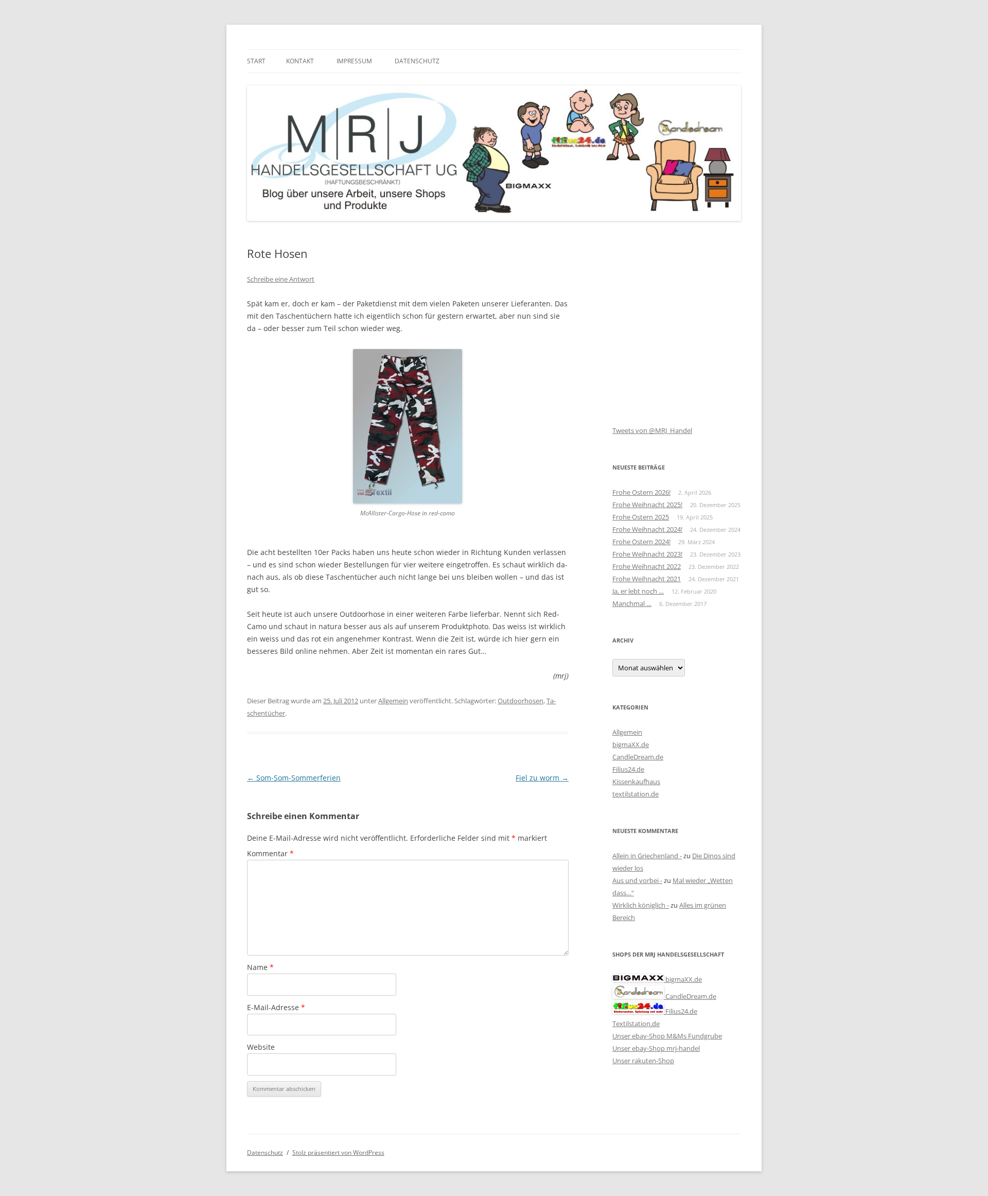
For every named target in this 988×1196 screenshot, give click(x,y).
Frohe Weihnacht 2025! (647, 504)
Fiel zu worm (542, 778)
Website (261, 1047)
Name (260, 967)
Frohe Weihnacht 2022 (646, 566)
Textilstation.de (636, 1023)
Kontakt (300, 61)
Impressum (354, 61)
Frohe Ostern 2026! (641, 492)
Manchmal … (631, 603)
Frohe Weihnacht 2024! (647, 529)
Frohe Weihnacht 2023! (647, 554)
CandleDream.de (637, 756)
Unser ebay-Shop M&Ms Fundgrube (667, 1036)
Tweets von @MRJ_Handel (652, 430)
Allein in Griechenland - (647, 855)
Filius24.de (628, 769)
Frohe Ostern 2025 (640, 517)
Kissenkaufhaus (636, 781)
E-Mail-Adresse (276, 1007)
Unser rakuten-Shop (643, 1060)
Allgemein (393, 700)
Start (256, 61)
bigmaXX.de (630, 744)
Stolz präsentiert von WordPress (338, 1152)
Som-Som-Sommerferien (294, 778)
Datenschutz (417, 61)
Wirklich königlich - (640, 905)
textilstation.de (635, 794)
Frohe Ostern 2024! (641, 541)
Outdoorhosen (520, 700)
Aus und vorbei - (637, 880)
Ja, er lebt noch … (638, 591)
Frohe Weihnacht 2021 (646, 578)
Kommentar (270, 853)
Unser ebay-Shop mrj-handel (656, 1048)
